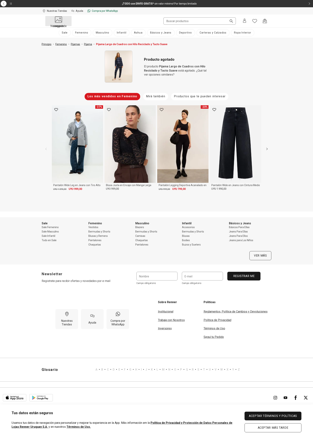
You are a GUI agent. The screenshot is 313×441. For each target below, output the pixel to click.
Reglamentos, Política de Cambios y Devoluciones (236, 311)
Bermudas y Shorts (99, 231)
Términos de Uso (214, 328)
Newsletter (52, 274)
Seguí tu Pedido (214, 337)
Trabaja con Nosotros (171, 320)
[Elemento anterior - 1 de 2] (3, 3)
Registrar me (243, 276)
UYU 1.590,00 (59, 189)
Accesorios (188, 227)
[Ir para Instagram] (275, 397)
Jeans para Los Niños (241, 240)
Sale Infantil (48, 235)
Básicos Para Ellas (239, 227)
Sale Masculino (50, 231)
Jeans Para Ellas (238, 231)
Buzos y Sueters (191, 244)
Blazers (139, 227)
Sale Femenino (50, 227)
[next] (267, 149)
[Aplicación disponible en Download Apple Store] (14, 397)
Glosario (50, 369)
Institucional (165, 311)
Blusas (186, 235)
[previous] (46, 149)
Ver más (260, 255)
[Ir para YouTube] (285, 397)
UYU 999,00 (75, 189)
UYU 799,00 (179, 189)
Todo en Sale (49, 240)
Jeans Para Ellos (238, 235)
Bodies (186, 240)
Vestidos (93, 227)
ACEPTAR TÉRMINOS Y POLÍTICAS (273, 416)
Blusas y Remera (98, 235)
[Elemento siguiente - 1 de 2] (309, 3)
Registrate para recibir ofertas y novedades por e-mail (76, 281)
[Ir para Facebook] (295, 397)
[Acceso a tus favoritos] (254, 21)
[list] (167, 370)
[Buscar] (230, 21)
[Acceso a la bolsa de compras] (264, 21)
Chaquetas (94, 244)
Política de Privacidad (217, 320)
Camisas (140, 235)
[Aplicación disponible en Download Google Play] (41, 397)
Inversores (165, 328)
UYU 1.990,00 (218, 188)
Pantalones (94, 240)
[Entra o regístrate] (244, 21)
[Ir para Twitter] (305, 397)
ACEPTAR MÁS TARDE (273, 427)
